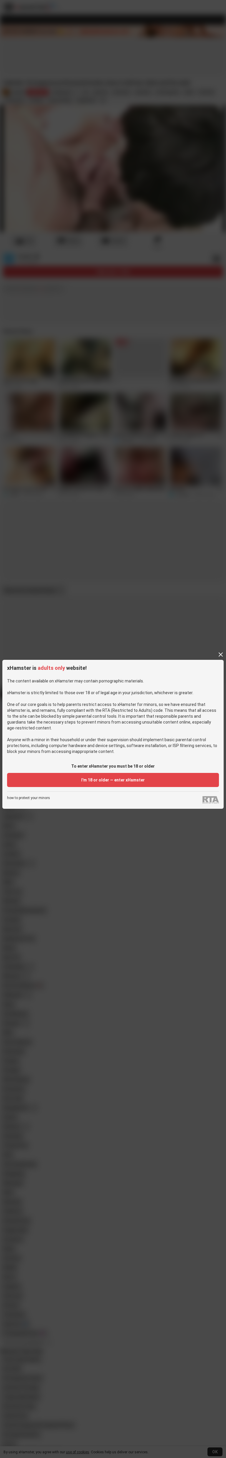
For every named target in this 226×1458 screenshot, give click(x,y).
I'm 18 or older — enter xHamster (113, 780)
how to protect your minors (28, 798)
